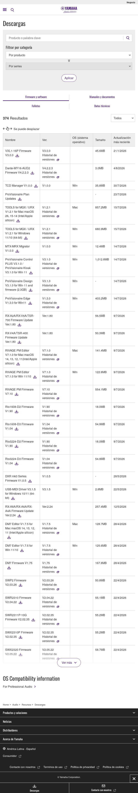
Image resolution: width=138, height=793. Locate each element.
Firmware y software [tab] (36, 97)
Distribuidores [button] (10, 730)
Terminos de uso (53, 767)
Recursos (26, 704)
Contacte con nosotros (22, 767)
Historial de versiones (49, 157)
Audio (15, 704)
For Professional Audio (17, 686)
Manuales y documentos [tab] (102, 97)
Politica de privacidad (83, 767)
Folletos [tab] (36, 106)
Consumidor (10, 756)
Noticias (7, 721)
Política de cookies (113, 767)
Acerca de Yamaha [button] (13, 739)
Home (6, 704)
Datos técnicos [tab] (102, 106)
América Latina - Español (21, 749)
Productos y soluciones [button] (15, 713)
